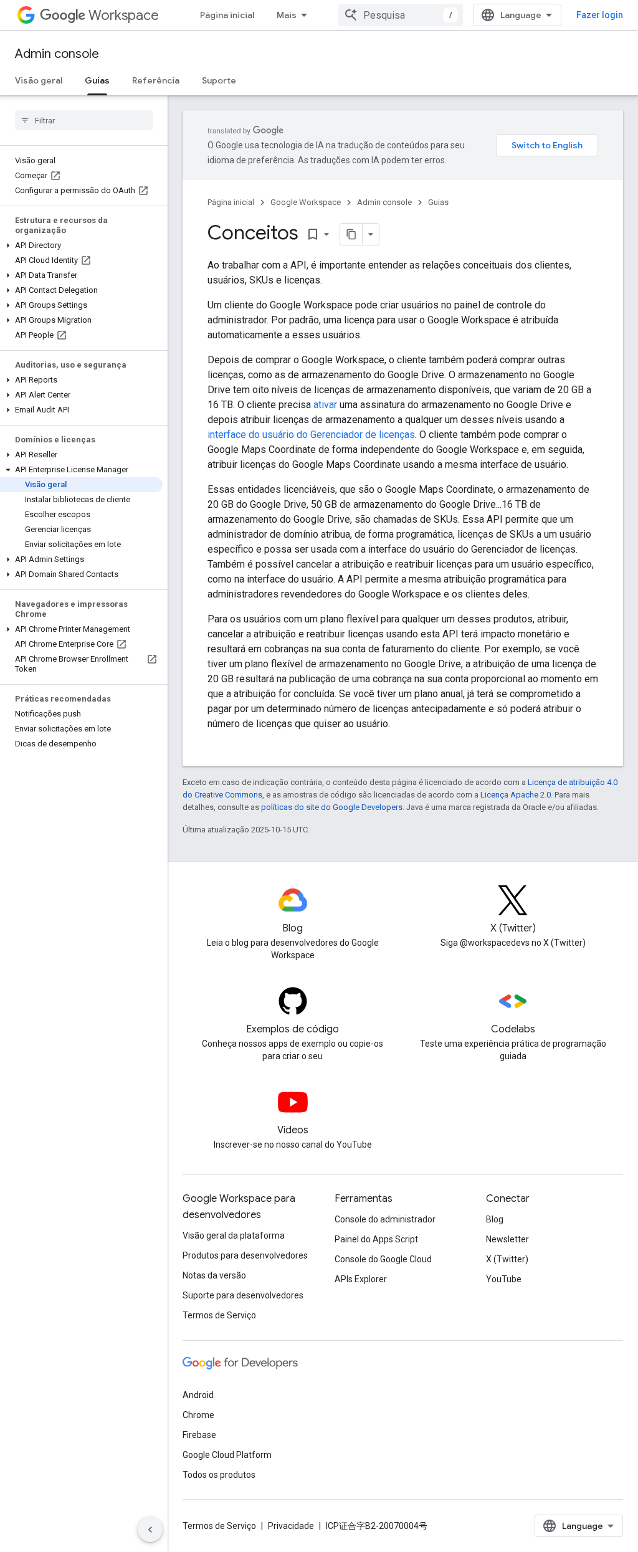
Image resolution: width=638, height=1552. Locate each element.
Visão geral (38, 80)
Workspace (123, 15)
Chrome (198, 1415)
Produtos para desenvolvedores (245, 1255)
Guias (97, 80)
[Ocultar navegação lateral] (150, 1529)
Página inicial (227, 15)
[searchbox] (84, 120)
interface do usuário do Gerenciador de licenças (311, 434)
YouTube (503, 1279)
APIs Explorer (361, 1279)
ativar (325, 405)
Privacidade (291, 1526)
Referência (155, 80)
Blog (494, 1219)
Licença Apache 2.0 (515, 794)
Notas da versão (214, 1275)
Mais (287, 15)
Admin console (57, 54)
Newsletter (507, 1239)
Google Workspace (305, 202)
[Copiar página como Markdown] (351, 234)
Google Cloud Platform (227, 1455)
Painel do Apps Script (376, 1239)
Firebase (199, 1435)
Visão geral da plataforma (234, 1235)
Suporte (219, 80)
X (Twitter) (507, 1259)
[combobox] (400, 15)
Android (198, 1395)
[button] (81, 245)
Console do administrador (385, 1219)
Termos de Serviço (219, 1315)
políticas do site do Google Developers (331, 807)
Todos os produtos (219, 1475)
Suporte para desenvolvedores (243, 1295)
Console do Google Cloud (383, 1259)
